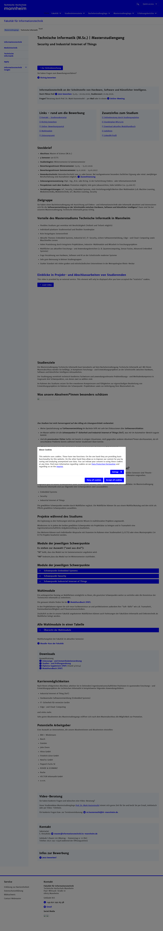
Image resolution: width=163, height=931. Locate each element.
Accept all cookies (114, 480)
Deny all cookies (94, 480)
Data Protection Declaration (104, 464)
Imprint (60, 466)
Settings (115, 472)
